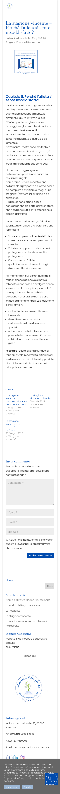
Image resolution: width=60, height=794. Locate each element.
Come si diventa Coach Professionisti (28, 600)
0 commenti (34, 42)
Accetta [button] (27, 787)
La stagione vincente (18, 616)
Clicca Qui (30, 656)
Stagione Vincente (16, 42)
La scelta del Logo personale (23, 605)
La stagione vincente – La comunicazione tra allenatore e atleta (16, 400)
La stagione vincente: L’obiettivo (41, 397)
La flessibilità (13, 610)
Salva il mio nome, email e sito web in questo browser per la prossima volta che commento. (29, 544)
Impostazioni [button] (12, 787)
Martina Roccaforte (19, 38)
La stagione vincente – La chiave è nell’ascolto (13, 425)
